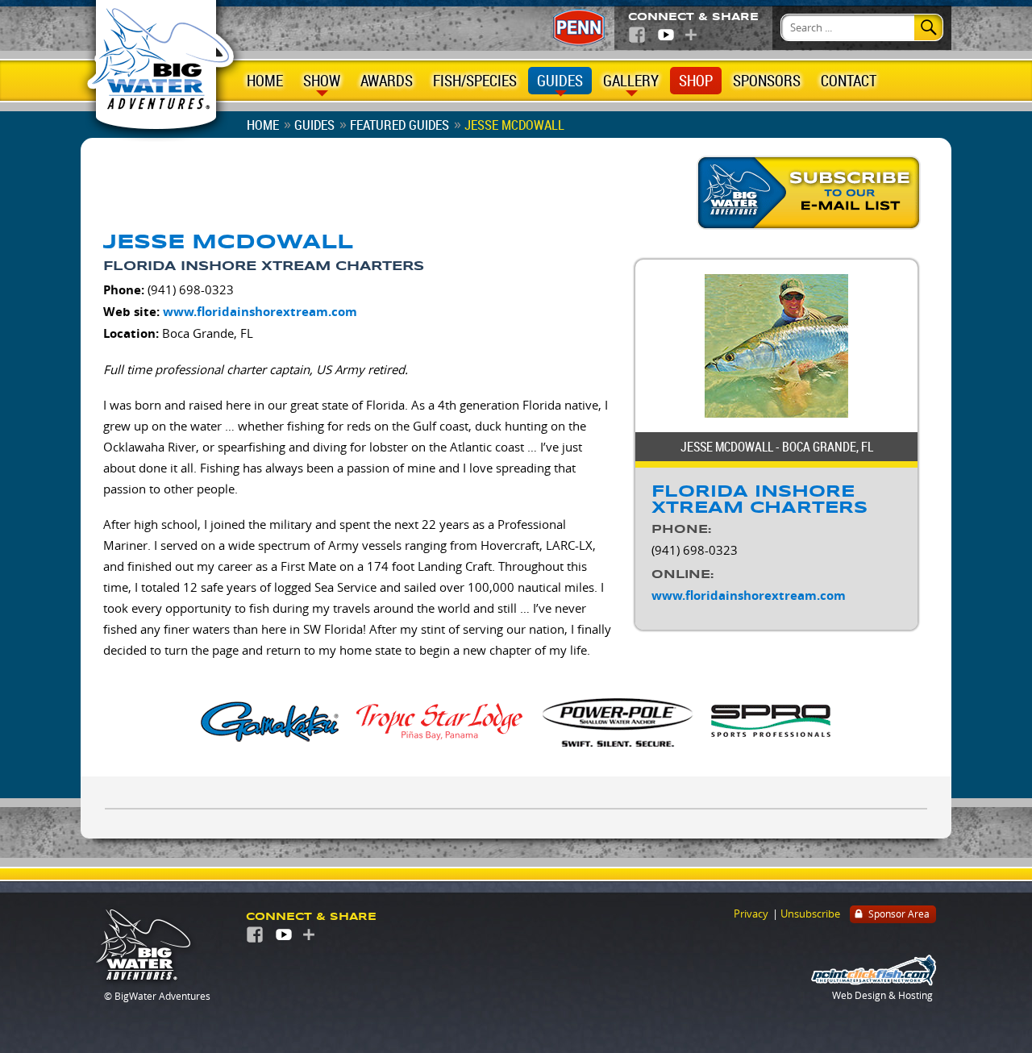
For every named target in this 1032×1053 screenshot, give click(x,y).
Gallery (631, 80)
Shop (696, 80)
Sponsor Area (899, 913)
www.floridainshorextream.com (260, 311)
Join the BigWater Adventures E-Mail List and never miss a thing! (810, 193)
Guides (560, 80)
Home (265, 80)
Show (321, 80)
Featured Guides (399, 124)
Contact (848, 80)
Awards (386, 80)
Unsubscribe (810, 913)
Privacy (751, 913)
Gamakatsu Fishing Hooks (270, 721)
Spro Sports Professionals (771, 721)
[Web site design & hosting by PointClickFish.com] (873, 982)
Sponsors (767, 80)
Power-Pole (618, 721)
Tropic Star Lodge (441, 721)
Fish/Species (475, 80)
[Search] (928, 27)
